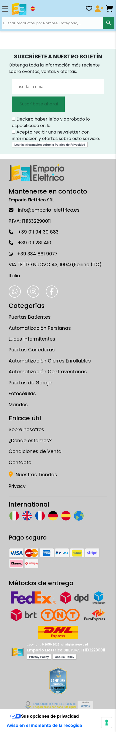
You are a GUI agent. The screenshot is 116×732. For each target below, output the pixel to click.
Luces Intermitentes (32, 339)
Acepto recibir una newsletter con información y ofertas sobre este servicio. (56, 135)
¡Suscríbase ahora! (38, 104)
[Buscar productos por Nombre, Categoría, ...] (108, 23)
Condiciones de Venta (35, 451)
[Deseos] (89, 9)
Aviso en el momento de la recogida (44, 725)
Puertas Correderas (32, 350)
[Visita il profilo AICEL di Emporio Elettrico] (58, 705)
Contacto (20, 462)
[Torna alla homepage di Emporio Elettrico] (17, 652)
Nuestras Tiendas (35, 474)
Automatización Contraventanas (48, 371)
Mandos (18, 404)
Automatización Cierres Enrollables (50, 361)
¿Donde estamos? (30, 440)
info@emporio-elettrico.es (49, 210)
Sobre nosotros (26, 429)
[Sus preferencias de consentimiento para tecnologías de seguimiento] (106, 722)
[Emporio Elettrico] (19, 9)
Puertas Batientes (30, 317)
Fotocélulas (22, 393)
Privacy (17, 486)
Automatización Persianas (40, 328)
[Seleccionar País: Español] (33, 8)
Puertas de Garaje (30, 383)
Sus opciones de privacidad (50, 716)
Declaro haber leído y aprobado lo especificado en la (51, 122)
